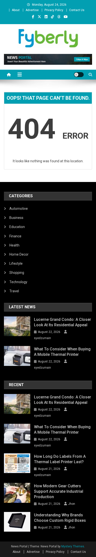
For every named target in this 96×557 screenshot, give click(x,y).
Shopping (16, 273)
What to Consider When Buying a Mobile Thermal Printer (62, 352)
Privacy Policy (54, 10)
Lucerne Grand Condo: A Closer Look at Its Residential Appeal (62, 322)
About (16, 10)
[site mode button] (79, 74)
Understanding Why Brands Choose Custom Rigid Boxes (60, 518)
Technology (18, 282)
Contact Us (76, 10)
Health (14, 245)
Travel (14, 291)
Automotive (18, 209)
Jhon (71, 504)
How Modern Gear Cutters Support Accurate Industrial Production (58, 491)
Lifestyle (16, 263)
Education (17, 227)
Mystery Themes (72, 546)
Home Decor (19, 254)
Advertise (32, 10)
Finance (15, 236)
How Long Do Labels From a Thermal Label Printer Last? (60, 459)
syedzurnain (42, 338)
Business (16, 218)
